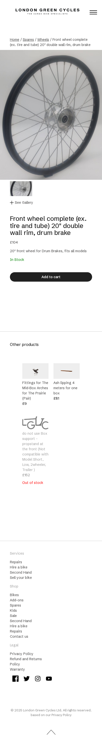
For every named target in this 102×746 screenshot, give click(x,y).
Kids (13, 610)
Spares (28, 39)
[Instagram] (38, 679)
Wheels (43, 39)
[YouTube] (49, 679)
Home (14, 39)
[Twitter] (27, 679)
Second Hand (21, 572)
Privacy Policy (21, 654)
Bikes (14, 595)
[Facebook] (15, 679)
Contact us (19, 636)
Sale (13, 615)
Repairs (16, 562)
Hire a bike (18, 567)
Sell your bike (21, 577)
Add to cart (51, 277)
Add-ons (17, 600)
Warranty (17, 669)
